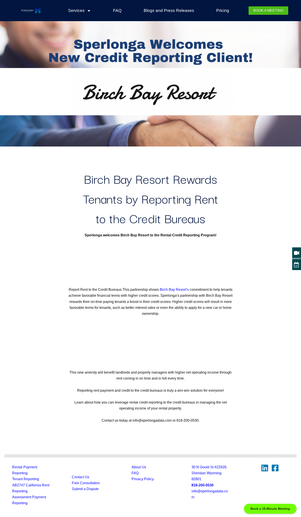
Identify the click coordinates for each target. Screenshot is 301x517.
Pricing (222, 10)
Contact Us (80, 477)
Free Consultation (86, 483)
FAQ (117, 10)
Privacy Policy (143, 479)
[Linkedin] (265, 468)
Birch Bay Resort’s (174, 289)
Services (76, 10)
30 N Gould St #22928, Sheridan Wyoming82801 (209, 473)
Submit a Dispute (85, 489)
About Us (139, 467)
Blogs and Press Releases (169, 10)
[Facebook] (275, 468)
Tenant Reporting (25, 479)
